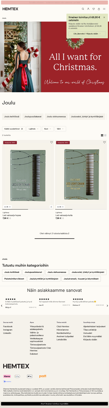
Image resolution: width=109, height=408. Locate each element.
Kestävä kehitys (64, 333)
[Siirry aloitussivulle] (10, 9)
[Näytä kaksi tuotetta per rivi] (102, 135)
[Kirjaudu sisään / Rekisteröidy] (88, 9)
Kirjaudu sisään (90, 339)
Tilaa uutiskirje (90, 329)
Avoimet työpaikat (65, 336)
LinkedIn (7, 333)
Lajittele (32, 129)
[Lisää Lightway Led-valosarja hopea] (51, 206)
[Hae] (83, 9)
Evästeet (34, 354)
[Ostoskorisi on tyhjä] (99, 9)
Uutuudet (87, 333)
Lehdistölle (62, 339)
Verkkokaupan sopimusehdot (36, 340)
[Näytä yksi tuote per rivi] (105, 135)
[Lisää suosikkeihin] (51, 142)
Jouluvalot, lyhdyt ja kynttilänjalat (87, 116)
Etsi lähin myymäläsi (92, 336)
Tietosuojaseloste (38, 344)
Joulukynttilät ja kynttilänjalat (44, 278)
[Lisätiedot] (10, 218)
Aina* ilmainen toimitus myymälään (54, 404)
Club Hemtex (63, 326)
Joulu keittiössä (11, 116)
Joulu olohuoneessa (56, 116)
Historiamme (62, 329)
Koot (46, 129)
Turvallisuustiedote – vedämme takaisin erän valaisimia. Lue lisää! (54, 2)
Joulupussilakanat (32, 116)
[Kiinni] (104, 17)
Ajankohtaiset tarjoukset (94, 326)
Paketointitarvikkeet (14, 278)
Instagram (7, 329)
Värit (59, 129)
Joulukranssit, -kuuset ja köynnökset (81, 278)
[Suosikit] (93, 9)
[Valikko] (104, 9)
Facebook (7, 326)
